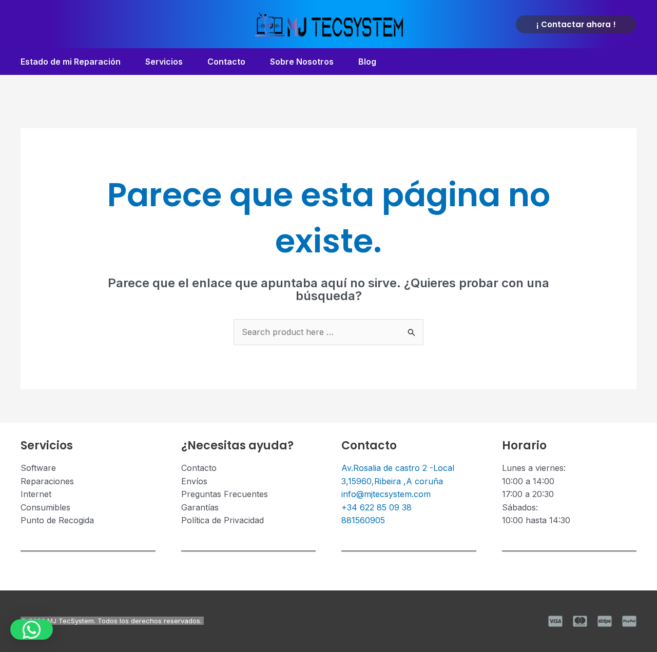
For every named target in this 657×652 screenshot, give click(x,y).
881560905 (363, 520)
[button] (576, 24)
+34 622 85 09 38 (376, 507)
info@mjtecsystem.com (386, 494)
